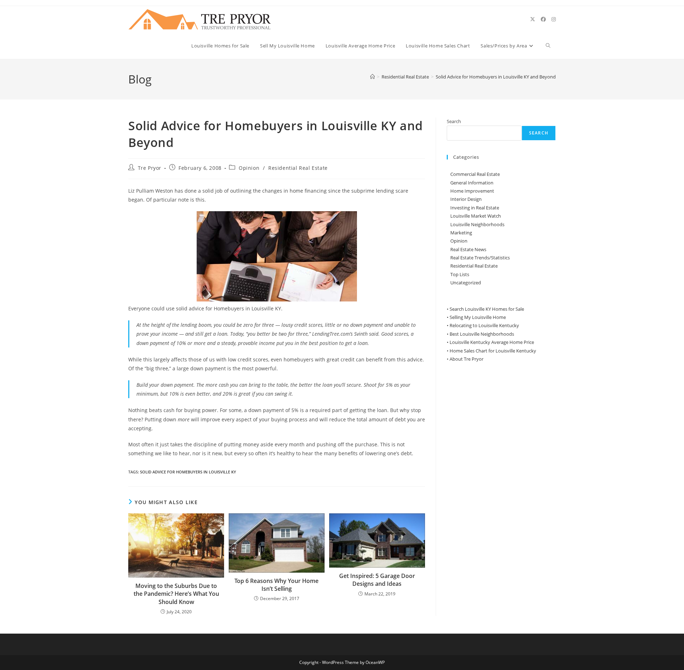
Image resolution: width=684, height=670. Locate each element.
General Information (471, 182)
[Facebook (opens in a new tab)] (543, 19)
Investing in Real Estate (474, 207)
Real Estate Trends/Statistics (480, 257)
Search (454, 121)
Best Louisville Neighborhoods (482, 334)
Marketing (461, 232)
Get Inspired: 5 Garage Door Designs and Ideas (377, 580)
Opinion (249, 167)
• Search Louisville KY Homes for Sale (485, 309)
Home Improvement (472, 191)
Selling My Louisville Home (478, 317)
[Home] (372, 76)
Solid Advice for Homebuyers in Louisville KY (188, 471)
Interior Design (466, 199)
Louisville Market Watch (475, 216)
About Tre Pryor (466, 359)
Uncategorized (465, 282)
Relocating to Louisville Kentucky (484, 325)
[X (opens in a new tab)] (532, 19)
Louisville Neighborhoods (477, 224)
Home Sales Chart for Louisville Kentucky (493, 350)
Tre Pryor (149, 167)
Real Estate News (468, 249)
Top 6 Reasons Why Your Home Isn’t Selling (276, 585)
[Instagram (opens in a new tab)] (554, 19)
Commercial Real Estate (475, 174)
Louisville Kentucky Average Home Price (492, 342)
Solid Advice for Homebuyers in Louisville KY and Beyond (496, 76)
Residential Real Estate (298, 167)
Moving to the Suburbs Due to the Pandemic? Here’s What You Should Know (176, 594)
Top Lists (459, 274)
